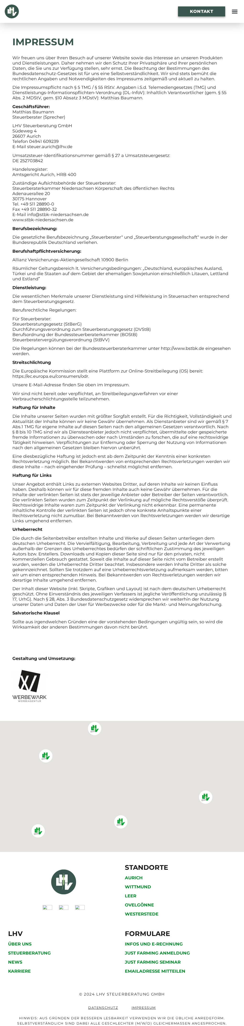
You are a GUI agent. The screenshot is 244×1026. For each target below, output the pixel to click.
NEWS (15, 962)
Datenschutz (103, 1008)
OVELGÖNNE (139, 905)
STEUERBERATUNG (29, 953)
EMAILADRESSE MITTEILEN (155, 971)
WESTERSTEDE (141, 914)
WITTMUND (138, 887)
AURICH (134, 877)
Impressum (144, 1008)
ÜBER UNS (19, 944)
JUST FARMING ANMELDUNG (157, 953)
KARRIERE (19, 971)
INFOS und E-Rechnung (154, 944)
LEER (130, 896)
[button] (234, 11)
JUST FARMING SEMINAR (153, 962)
